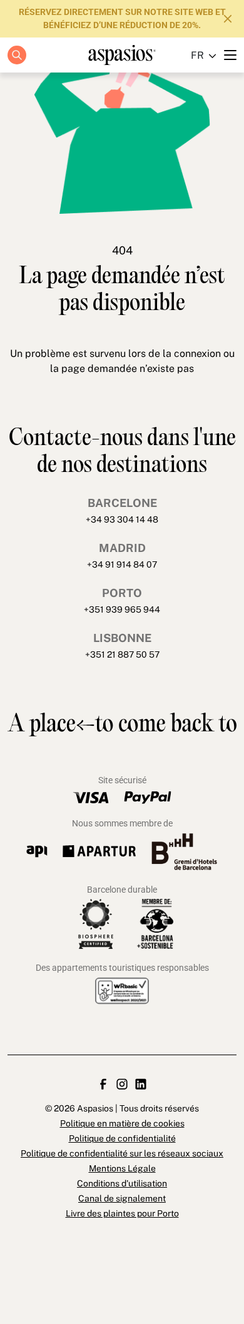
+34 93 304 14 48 (122, 519)
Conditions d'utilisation (122, 1183)
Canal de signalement (122, 1198)
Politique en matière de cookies (120, 398)
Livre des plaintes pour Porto (122, 1213)
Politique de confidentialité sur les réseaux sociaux (122, 1153)
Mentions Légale (122, 1168)
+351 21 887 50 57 (122, 654)
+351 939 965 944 (122, 609)
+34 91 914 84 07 (122, 564)
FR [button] (197, 55)
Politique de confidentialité (119, 424)
